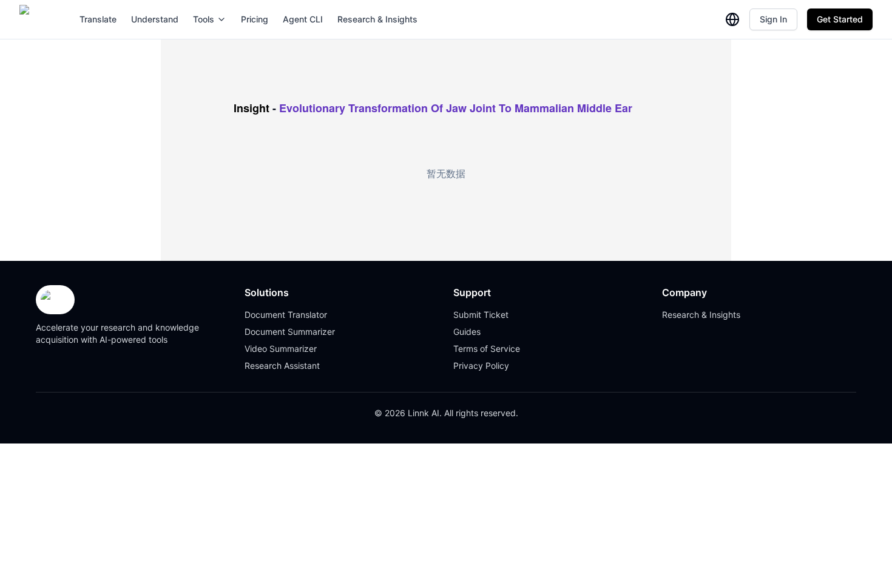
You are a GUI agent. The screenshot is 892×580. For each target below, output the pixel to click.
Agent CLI (303, 19)
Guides (467, 331)
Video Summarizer (281, 348)
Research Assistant (282, 365)
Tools (203, 19)
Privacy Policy (481, 365)
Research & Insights (377, 19)
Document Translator (286, 314)
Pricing (254, 19)
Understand (154, 19)
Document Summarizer (290, 331)
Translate (98, 19)
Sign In (773, 19)
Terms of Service (486, 348)
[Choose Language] (732, 19)
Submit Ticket (481, 314)
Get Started (840, 19)
